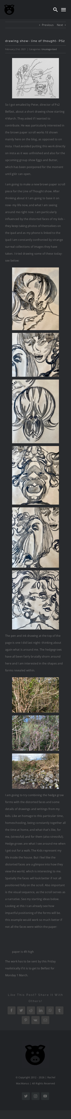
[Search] (55, 9)
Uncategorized (49, 49)
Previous (48, 25)
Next (60, 25)
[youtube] (45, 1096)
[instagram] (35, 1096)
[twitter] (26, 1096)
